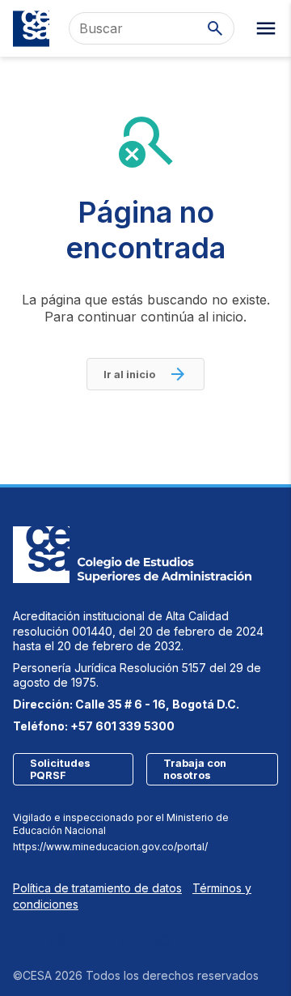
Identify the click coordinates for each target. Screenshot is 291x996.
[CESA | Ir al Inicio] (31, 29)
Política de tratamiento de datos (97, 888)
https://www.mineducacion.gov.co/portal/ (110, 847)
